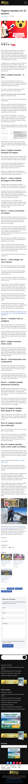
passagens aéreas (21, 526)
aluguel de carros (13, 528)
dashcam (12, 532)
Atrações (3, 767)
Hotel (6, 765)
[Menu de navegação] (25, 3)
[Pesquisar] (24, 657)
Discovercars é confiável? (6, 665)
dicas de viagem (18, 588)
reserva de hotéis (4, 528)
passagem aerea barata (6, 591)
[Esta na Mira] (5, 3)
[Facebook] (8, 763)
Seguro (19, 765)
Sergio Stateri (5, 16)
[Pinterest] (17, 763)
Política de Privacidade (16, 781)
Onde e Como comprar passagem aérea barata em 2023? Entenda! (6, 562)
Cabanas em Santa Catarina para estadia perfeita (11, 706)
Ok (7, 781)
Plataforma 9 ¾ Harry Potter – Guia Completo (10, 673)
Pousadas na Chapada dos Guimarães (9, 675)
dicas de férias (10, 588)
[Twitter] (11, 763)
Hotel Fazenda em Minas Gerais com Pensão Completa (13, 709)
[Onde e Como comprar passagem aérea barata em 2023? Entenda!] (6, 557)
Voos (2, 765)
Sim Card (14, 767)
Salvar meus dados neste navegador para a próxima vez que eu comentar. (13, 642)
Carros (8, 767)
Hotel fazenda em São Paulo (7, 704)
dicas (8, 58)
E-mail (4, 612)
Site (3, 618)
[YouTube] (20, 763)
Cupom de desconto (5, 768)
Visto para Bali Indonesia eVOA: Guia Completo (11, 671)
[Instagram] (14, 763)
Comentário (5, 623)
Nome (4, 607)
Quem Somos (13, 765)
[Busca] (25, 746)
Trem (19, 767)
